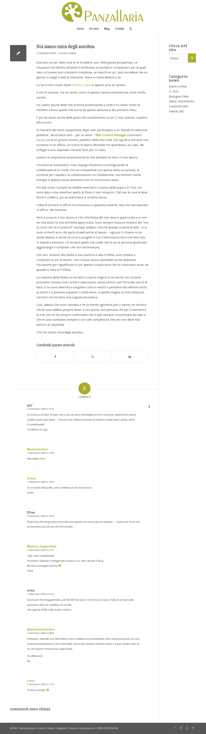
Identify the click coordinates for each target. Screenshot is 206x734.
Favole (173, 111)
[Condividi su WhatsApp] (92, 356)
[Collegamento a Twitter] (193, 728)
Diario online (69, 53)
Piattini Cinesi (81, 85)
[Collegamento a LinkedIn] (187, 728)
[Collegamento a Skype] (181, 728)
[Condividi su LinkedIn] (129, 356)
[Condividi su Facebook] (55, 356)
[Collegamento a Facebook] (175, 728)
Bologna (175, 96)
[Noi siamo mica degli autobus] (18, 53)
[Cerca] (129, 29)
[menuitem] (80, 29)
